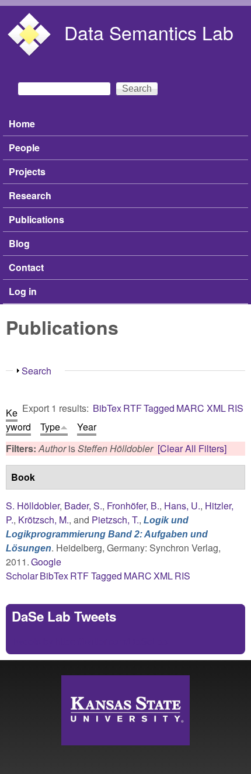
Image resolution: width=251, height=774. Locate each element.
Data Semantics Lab (148, 32)
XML (216, 408)
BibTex (107, 408)
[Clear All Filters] (192, 448)
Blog (19, 243)
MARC (190, 408)
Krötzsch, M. (43, 519)
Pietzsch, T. (115, 519)
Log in (23, 291)
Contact (26, 267)
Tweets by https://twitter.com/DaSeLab (90, 641)
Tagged (159, 408)
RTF (132, 408)
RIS (235, 408)
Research (30, 195)
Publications (36, 219)
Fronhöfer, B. (133, 505)
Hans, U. (182, 505)
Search (36, 370)
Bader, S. (83, 505)
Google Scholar (33, 568)
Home (22, 123)
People (24, 147)
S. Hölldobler (33, 505)
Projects (27, 171)
